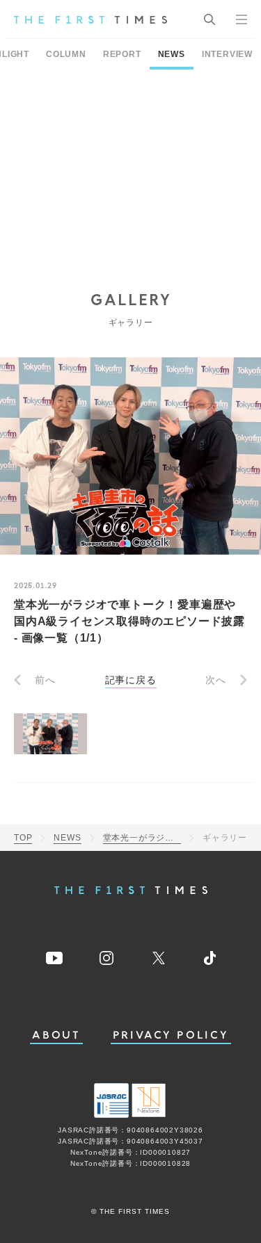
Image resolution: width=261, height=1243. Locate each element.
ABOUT (56, 1035)
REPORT (122, 54)
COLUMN (66, 54)
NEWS (171, 54)
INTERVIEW (227, 54)
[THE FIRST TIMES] (90, 19)
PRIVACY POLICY (171, 1035)
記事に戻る (131, 679)
